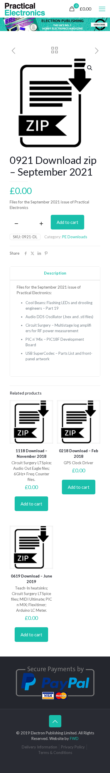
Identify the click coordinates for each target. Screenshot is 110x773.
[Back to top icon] (55, 721)
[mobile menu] (102, 9)
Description (55, 273)
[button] (90, 68)
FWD (74, 738)
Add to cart (67, 222)
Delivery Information (39, 747)
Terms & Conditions (55, 752)
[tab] (55, 273)
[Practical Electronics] (24, 8)
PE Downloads (74, 236)
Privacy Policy (73, 747)
